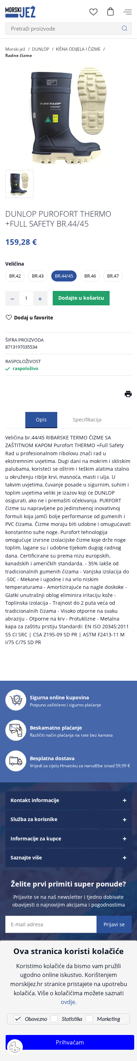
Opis (41, 419)
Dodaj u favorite (33, 317)
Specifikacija (87, 419)
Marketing (108, 1019)
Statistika (72, 1019)
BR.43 (38, 276)
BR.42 (15, 276)
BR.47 (113, 276)
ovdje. (69, 1001)
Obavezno (36, 1019)
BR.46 (90, 276)
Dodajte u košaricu (81, 297)
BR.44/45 (64, 276)
